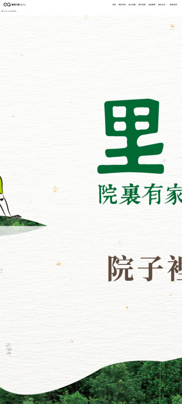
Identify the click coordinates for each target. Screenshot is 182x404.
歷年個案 (142, 4)
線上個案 (132, 4)
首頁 (114, 4)
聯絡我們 (173, 4)
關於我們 (122, 4)
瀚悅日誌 (161, 4)
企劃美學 (151, 4)
